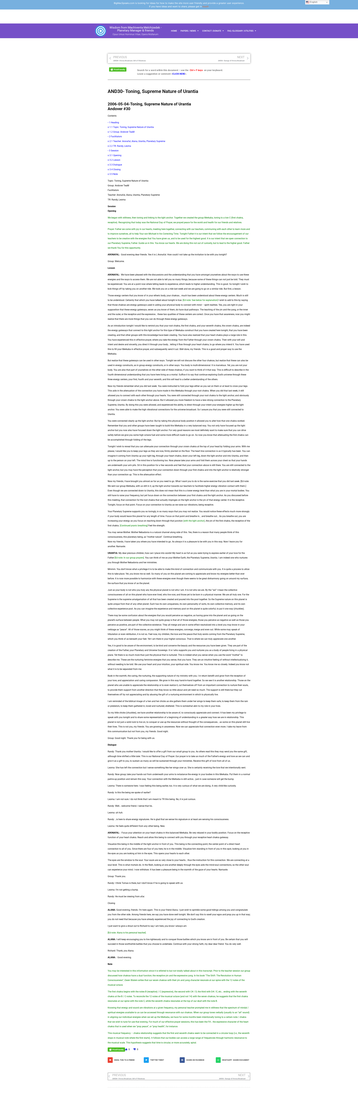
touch (205, 6)
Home (174, 31)
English (313, 2)
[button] (125, 1060)
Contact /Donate (211, 31)
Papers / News (188, 31)
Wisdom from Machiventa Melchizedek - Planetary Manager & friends (135, 29)
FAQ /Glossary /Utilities (240, 31)
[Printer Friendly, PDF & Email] (117, 69)
